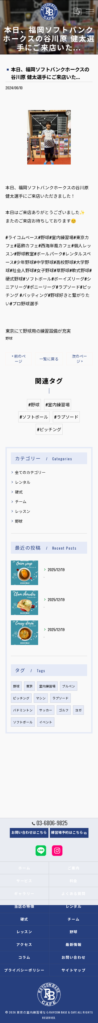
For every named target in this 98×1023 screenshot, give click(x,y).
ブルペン (68, 686)
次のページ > (79, 358)
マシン (41, 698)
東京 (29, 686)
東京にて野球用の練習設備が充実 (38, 330)
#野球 (33, 404)
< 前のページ (19, 358)
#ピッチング (49, 429)
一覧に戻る (49, 358)
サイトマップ (74, 970)
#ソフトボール (34, 416)
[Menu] (89, 11)
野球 (9, 338)
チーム (20, 501)
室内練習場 (47, 686)
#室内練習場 (57, 404)
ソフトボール (23, 722)
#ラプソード (66, 416)
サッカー (45, 710)
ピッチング (21, 698)
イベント (45, 722)
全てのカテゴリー (30, 472)
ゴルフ (64, 710)
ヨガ (78, 710)
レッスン (22, 511)
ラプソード (60, 698)
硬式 (19, 492)
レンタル (22, 482)
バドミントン (23, 710)
